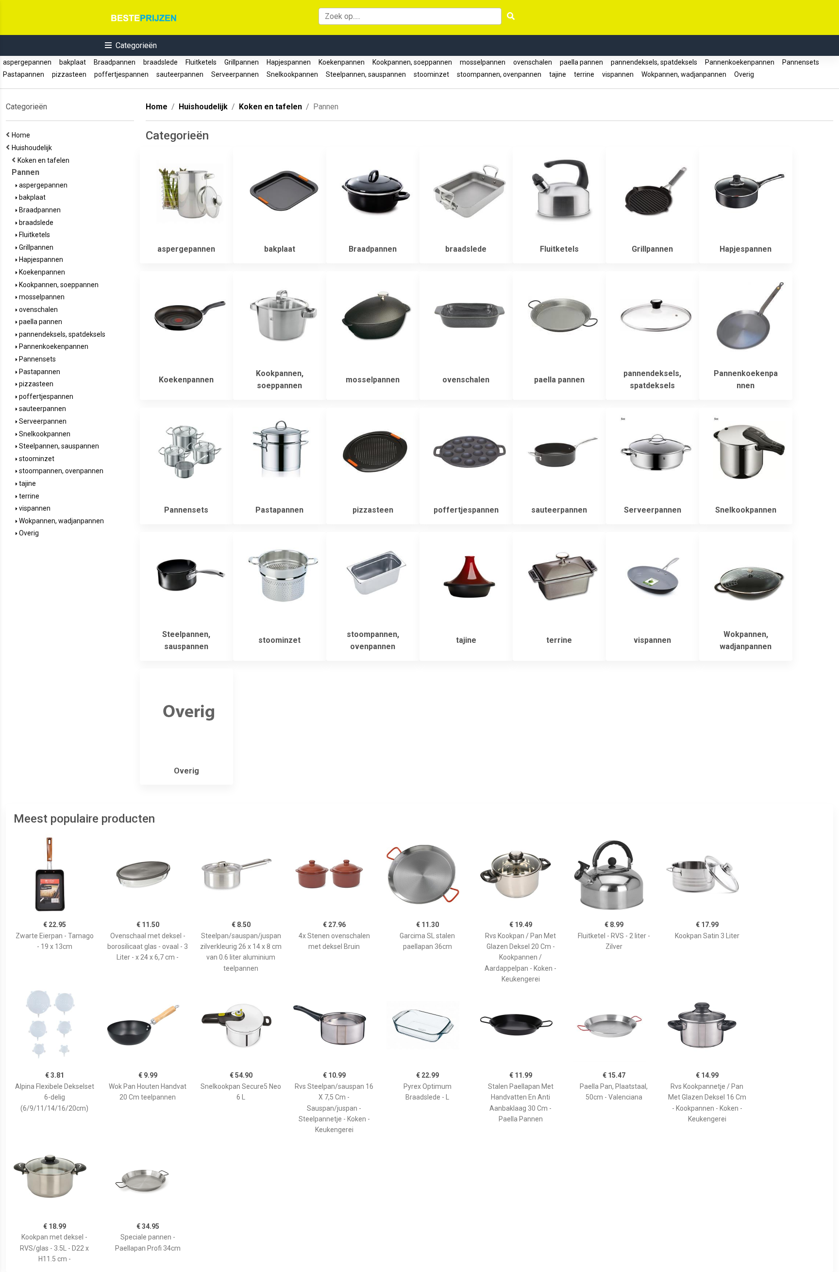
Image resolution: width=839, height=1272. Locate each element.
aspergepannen (27, 62)
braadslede (160, 62)
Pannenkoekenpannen (739, 62)
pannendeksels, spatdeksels (654, 62)
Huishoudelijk (33, 148)
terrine (584, 74)
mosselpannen (482, 62)
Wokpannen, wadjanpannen (683, 74)
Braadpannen (114, 62)
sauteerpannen (179, 74)
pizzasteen (69, 74)
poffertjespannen (121, 74)
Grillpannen (241, 62)
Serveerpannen (235, 74)
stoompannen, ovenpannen (499, 74)
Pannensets (800, 62)
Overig (744, 74)
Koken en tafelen (44, 160)
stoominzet (431, 74)
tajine (557, 74)
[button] (131, 45)
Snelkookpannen (292, 74)
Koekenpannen (342, 62)
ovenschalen (532, 62)
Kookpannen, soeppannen (412, 62)
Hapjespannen (289, 62)
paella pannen (581, 62)
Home (22, 135)
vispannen (618, 74)
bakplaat (72, 62)
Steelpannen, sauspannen (366, 74)
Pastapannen (23, 74)
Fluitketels (201, 62)
